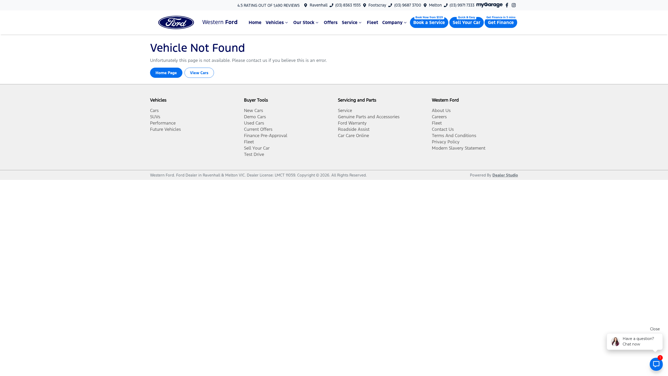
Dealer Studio (505, 175)
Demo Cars (255, 117)
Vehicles (275, 22)
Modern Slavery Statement (458, 148)
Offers (331, 22)
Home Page (166, 72)
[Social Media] (508, 5)
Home (255, 22)
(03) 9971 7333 (462, 5)
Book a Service (429, 22)
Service (349, 22)
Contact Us (443, 129)
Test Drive (254, 154)
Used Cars (254, 123)
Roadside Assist (353, 129)
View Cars (199, 72)
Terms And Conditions (454, 135)
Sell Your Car (466, 22)
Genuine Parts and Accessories (368, 117)
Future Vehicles (165, 129)
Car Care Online (353, 135)
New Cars (253, 110)
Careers (439, 117)
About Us (441, 110)
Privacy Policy (446, 142)
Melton (435, 5)
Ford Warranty (352, 123)
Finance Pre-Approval (265, 135)
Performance (163, 123)
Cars (154, 110)
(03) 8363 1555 (348, 5)
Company (392, 22)
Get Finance (501, 22)
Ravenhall (318, 5)
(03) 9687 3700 (407, 5)
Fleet (372, 22)
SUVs (155, 117)
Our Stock (303, 22)
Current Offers (258, 129)
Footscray (377, 5)
